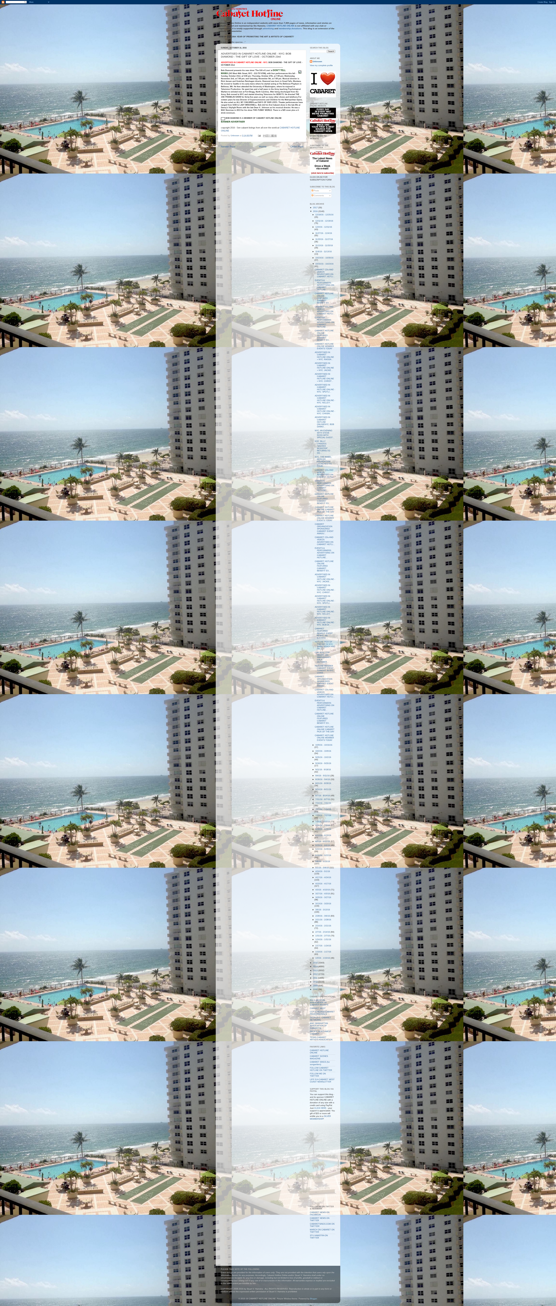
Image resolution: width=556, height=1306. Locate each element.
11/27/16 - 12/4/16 (323, 233)
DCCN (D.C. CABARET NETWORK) (320, 1018)
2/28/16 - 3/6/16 (323, 916)
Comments (318, 196)
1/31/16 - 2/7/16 (323, 936)
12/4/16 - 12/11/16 (323, 227)
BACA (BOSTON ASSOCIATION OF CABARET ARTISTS (319, 1002)
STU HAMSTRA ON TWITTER (319, 1236)
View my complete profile (321, 65)
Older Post (296, 146)
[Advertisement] (323, 1135)
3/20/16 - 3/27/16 (323, 897)
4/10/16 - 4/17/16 (323, 884)
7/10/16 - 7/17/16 (323, 815)
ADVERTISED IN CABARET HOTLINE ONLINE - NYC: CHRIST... (325, 588)
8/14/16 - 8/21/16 (323, 789)
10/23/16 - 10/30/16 (324, 258)
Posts (316, 191)
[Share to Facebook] (272, 135)
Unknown (317, 61)
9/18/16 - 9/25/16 (323, 763)
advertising (268, 28)
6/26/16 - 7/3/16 (323, 825)
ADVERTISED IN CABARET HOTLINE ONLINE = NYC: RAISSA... (324, 356)
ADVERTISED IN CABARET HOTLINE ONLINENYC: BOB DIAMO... (324, 422)
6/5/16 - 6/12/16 (323, 841)
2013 (315, 970)
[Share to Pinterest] (275, 135)
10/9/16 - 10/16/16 (323, 745)
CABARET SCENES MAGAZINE (319, 1057)
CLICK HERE (320, 1108)
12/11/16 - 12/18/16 (324, 221)
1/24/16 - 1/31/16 (323, 939)
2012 (315, 974)
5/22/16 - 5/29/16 (323, 849)
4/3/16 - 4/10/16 (323, 890)
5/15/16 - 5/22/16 (323, 855)
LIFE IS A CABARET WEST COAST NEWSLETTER (322, 1080)
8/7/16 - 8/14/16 (323, 796)
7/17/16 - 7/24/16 (323, 809)
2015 (315, 963)
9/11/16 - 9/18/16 (323, 769)
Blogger (313, 1299)
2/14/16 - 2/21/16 (323, 926)
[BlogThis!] (267, 135)
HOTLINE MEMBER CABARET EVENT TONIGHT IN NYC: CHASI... (324, 669)
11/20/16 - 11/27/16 (324, 239)
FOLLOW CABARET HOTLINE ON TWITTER (321, 1069)
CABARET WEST (318, 1008)
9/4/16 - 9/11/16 (322, 776)
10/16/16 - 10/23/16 (324, 264)
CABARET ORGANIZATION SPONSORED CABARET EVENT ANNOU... (324, 529)
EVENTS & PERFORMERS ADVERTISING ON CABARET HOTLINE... (324, 285)
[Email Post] (259, 135)
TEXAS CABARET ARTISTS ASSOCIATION (321, 1038)
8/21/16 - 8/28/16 (323, 783)
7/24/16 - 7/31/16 (323, 803)
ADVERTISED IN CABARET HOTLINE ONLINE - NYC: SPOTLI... (325, 388)
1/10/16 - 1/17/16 (323, 952)
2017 (315, 208)
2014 (315, 966)
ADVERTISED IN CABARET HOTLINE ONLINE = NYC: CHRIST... (324, 377)
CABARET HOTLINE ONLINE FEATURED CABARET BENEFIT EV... (324, 298)
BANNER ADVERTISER (233, 121)
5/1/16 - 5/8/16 (322, 868)
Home (263, 146)
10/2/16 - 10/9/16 (323, 751)
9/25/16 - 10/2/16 (323, 757)
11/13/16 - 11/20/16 (324, 245)
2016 (315, 211)
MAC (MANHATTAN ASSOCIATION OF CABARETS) (319, 1025)
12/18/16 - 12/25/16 (324, 215)
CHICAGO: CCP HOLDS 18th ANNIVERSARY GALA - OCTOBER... (323, 657)
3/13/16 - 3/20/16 (323, 904)
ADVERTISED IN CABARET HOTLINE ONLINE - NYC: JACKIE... (325, 578)
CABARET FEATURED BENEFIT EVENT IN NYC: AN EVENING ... (324, 633)
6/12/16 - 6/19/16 (323, 835)
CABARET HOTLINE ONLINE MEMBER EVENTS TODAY (324, 346)
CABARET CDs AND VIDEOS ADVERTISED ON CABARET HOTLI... (325, 273)
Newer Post (228, 146)
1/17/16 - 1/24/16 (323, 946)
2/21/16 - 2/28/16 (323, 920)
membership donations (290, 28)
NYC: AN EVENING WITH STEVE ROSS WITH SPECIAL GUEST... (324, 434)
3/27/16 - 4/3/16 (323, 894)
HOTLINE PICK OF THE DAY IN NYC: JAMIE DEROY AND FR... (325, 645)
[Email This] (264, 135)
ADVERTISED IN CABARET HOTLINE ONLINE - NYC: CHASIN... (325, 410)
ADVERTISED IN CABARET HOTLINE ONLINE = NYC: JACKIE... (324, 366)
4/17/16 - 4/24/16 (323, 877)
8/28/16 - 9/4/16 (323, 779)
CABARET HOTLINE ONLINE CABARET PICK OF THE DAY (324, 509)
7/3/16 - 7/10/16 (323, 822)
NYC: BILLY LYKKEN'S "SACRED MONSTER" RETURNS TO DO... (322, 447)
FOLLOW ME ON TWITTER (318, 1075)
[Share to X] (269, 135)
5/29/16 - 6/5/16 (323, 845)
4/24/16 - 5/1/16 (322, 871)
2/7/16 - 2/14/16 (323, 932)
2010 (315, 982)
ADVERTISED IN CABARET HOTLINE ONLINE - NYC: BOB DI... (325, 621)
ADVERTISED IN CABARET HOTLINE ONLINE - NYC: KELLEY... (325, 399)
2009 (315, 986)
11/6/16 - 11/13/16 (323, 251)
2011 (315, 978)
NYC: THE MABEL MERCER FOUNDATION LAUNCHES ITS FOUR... (323, 461)
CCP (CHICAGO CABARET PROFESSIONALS (322, 1013)
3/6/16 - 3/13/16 (322, 910)
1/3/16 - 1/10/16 (323, 958)
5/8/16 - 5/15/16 (322, 861)
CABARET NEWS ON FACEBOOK (319, 1213)
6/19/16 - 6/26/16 (323, 829)
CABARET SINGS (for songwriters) (320, 1063)
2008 (315, 989)
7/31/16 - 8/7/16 (323, 799)
